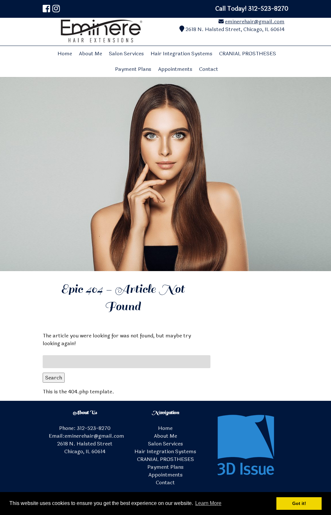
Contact (208, 69)
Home (65, 53)
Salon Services (126, 53)
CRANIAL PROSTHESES (247, 53)
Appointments (175, 69)
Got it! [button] (299, 503)
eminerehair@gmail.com (254, 21)
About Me (90, 53)
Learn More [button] (208, 503)
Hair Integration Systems (181, 53)
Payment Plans (133, 69)
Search (53, 378)
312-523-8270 (94, 428)
